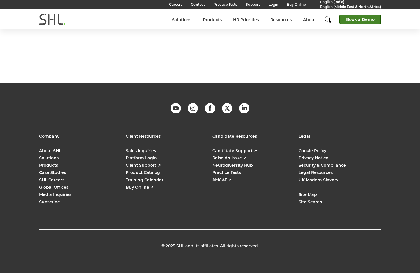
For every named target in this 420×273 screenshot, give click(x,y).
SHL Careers (51, 179)
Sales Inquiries (141, 150)
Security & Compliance (322, 165)
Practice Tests (226, 172)
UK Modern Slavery (318, 179)
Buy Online (140, 187)
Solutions (181, 19)
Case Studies (52, 172)
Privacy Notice (313, 157)
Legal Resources (316, 172)
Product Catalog (143, 172)
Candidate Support (234, 150)
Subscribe (49, 201)
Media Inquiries (55, 194)
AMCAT (221, 179)
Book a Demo (360, 19)
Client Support (143, 165)
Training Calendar (144, 179)
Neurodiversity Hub (232, 165)
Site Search (310, 201)
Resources (281, 19)
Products (212, 19)
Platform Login (141, 157)
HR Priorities (246, 19)
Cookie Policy (312, 150)
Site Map (308, 194)
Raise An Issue (229, 157)
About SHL (50, 150)
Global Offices (53, 187)
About (309, 19)
